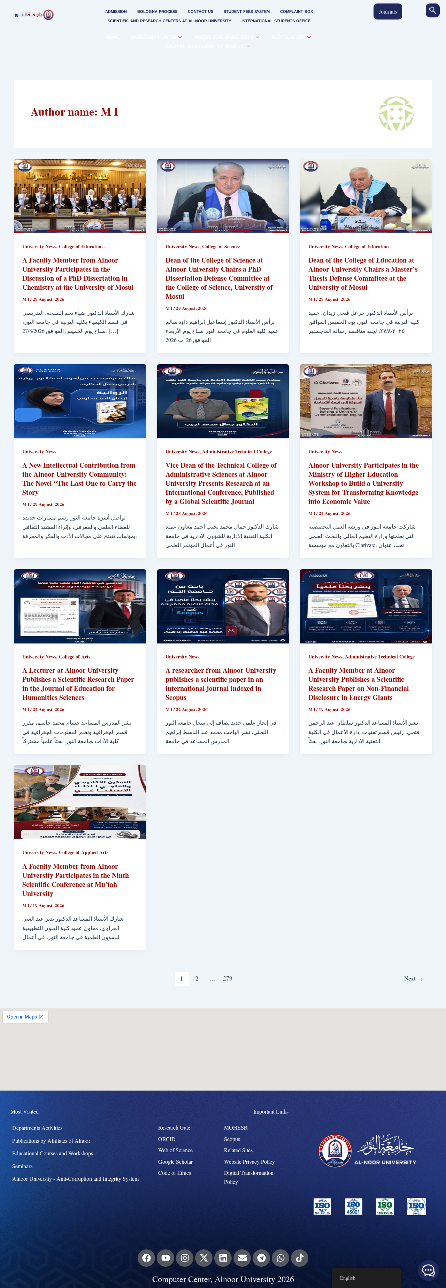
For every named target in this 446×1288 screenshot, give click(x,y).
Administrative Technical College (237, 451)
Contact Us (200, 11)
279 (227, 978)
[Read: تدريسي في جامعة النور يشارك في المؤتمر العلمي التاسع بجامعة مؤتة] (80, 801)
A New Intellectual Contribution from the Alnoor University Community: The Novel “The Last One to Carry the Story (79, 478)
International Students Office (275, 21)
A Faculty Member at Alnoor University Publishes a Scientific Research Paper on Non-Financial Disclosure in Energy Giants (358, 683)
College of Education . (82, 246)
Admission (116, 11)
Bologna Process (157, 11)
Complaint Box (296, 11)
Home (113, 37)
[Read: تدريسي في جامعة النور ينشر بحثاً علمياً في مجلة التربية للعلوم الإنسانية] (80, 605)
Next (413, 978)
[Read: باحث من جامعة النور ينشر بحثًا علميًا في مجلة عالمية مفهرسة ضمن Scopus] (223, 605)
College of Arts (74, 656)
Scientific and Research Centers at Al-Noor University (169, 21)
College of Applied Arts (83, 852)
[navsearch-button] (433, 10)
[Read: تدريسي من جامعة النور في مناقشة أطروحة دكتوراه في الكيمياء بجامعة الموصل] (80, 195)
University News (39, 246)
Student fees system (247, 11)
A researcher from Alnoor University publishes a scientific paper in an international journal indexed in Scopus (221, 683)
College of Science (221, 246)
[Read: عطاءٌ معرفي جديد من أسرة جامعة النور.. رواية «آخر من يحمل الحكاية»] (80, 400)
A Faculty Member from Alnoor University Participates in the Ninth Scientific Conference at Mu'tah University (75, 879)
